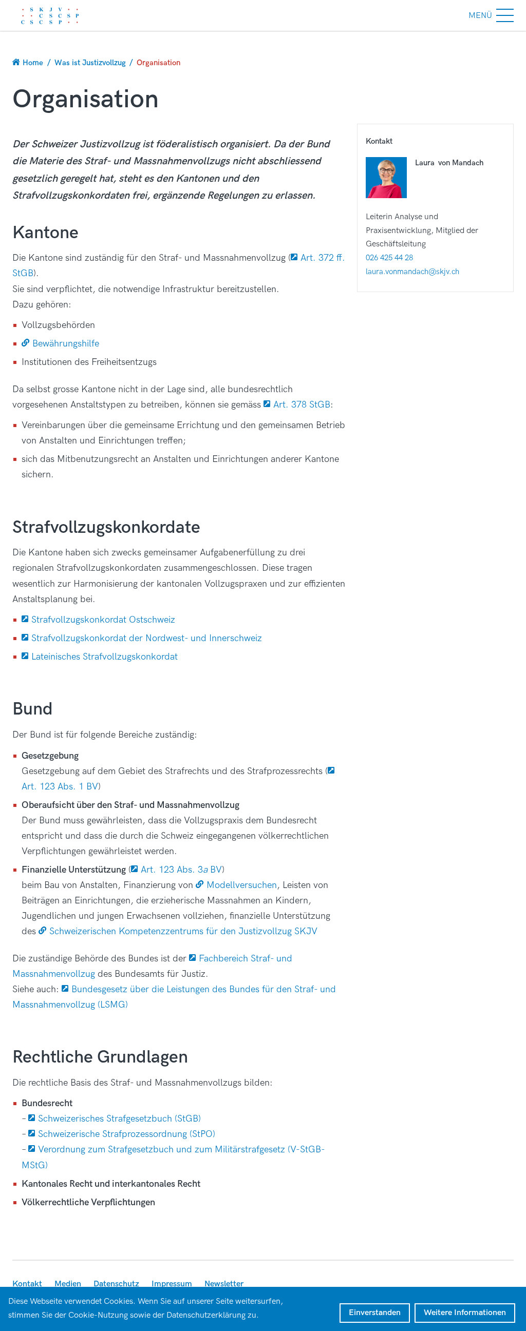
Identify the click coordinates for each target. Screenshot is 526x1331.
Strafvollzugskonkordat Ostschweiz (104, 619)
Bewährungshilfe (65, 343)
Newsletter (223, 1284)
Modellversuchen (241, 885)
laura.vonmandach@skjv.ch (412, 271)
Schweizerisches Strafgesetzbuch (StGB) (119, 1118)
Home (33, 62)
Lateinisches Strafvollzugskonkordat (104, 656)
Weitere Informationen (465, 1313)
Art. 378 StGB (301, 404)
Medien (67, 1284)
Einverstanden (375, 1313)
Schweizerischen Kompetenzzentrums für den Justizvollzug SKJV (183, 931)
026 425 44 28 (389, 257)
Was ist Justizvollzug (90, 62)
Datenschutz (116, 1284)
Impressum (172, 1284)
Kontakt (27, 1284)
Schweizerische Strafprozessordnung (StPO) (126, 1134)
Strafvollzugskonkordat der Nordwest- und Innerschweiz (146, 638)
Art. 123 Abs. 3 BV (181, 869)
